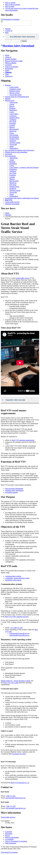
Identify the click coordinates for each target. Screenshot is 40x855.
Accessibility (9, 839)
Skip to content (10, 3)
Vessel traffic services (8, 817)
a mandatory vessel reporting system (17, 578)
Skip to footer (9, 6)
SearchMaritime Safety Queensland (22, 37)
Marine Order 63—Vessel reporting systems (15, 681)
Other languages (10, 843)
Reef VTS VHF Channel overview (17, 617)
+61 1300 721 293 (16, 628)
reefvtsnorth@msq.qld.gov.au (19, 633)
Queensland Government (9, 852)
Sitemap (8, 29)
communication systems (13, 576)
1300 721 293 (10, 796)
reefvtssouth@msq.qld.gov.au (19, 635)
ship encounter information (14, 488)
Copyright (8, 832)
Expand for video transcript (15, 400)
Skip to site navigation (12, 4)
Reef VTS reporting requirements (23, 440)
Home (7, 213)
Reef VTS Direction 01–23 (20, 783)
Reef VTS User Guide (10, 683)
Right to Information (12, 837)
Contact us (8, 30)
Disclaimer (8, 833)
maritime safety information (14, 490)
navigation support (11, 492)
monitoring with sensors (13, 580)
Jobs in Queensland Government (16, 841)
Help (6, 32)
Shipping (8, 215)
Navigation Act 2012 (19, 754)
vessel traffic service (22, 278)
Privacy (7, 835)
